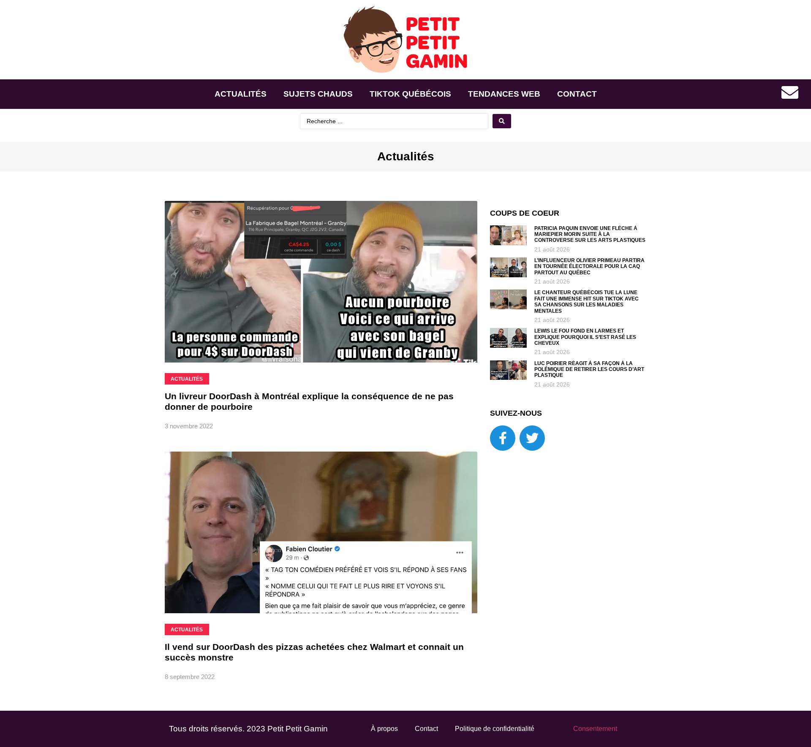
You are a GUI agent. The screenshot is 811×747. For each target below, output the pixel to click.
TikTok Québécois (410, 93)
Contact (577, 93)
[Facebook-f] (502, 438)
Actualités (241, 93)
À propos (384, 728)
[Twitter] (532, 438)
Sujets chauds (318, 93)
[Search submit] (502, 121)
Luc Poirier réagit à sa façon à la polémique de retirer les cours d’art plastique (589, 369)
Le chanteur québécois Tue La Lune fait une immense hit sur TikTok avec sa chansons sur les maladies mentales (586, 302)
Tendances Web (504, 93)
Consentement (595, 728)
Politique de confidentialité (494, 728)
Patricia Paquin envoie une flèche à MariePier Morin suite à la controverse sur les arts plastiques (589, 234)
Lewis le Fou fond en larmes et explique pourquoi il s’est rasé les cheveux (585, 337)
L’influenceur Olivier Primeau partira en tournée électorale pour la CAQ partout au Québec (589, 266)
